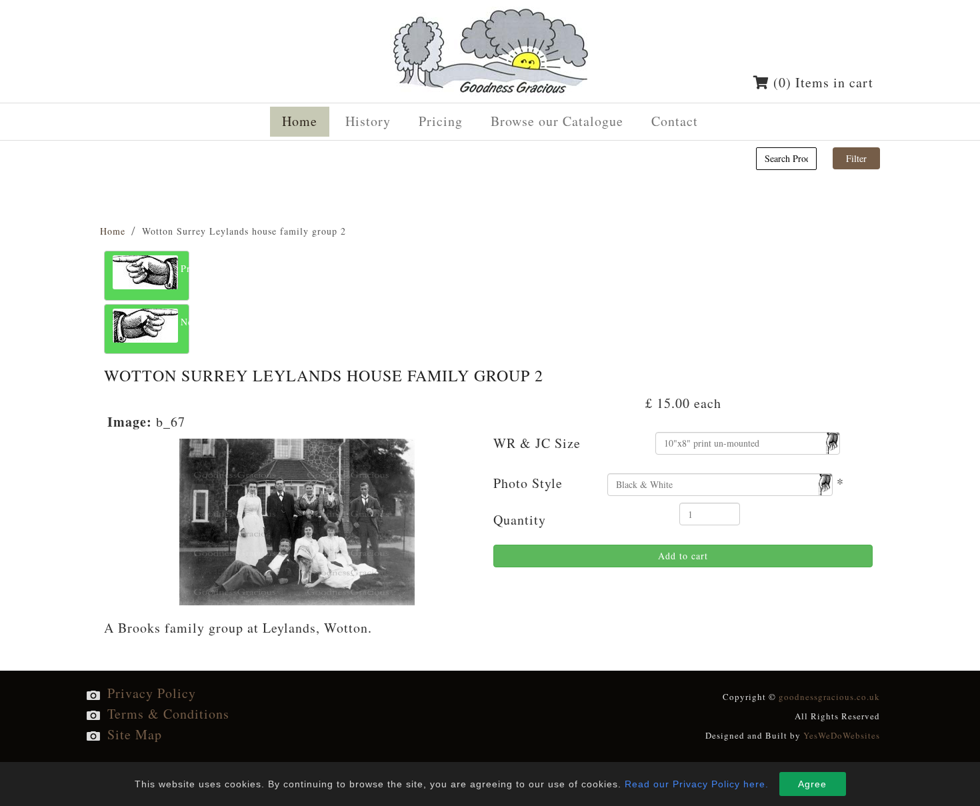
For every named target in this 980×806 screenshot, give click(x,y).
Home (112, 231)
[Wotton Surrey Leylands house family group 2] (297, 520)
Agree (812, 784)
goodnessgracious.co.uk (829, 697)
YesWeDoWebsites (841, 735)
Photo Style (528, 483)
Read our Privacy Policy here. (697, 784)
